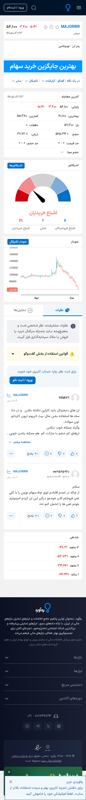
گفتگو (61, 81)
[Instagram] (27, 726)
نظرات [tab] (59, 310)
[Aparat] (58, 726)
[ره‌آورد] (68, 7)
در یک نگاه (73, 81)
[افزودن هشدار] (45, 26)
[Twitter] (48, 726)
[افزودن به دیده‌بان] (57, 26)
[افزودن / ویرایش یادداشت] (51, 26)
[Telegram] (37, 726)
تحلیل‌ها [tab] (20, 310)
